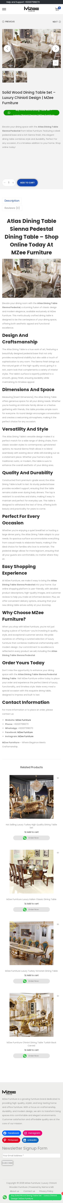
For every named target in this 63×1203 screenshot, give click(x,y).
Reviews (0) (12, 208)
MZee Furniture (23, 720)
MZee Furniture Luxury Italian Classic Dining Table (31, 899)
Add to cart (27, 182)
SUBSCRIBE (7, 1163)
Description (12, 200)
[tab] (31, 201)
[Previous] (7, 48)
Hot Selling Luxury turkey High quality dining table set (31, 826)
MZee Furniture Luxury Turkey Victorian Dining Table (31, 970)
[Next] (55, 48)
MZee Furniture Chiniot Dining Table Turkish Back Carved (31, 1044)
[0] (57, 9)
